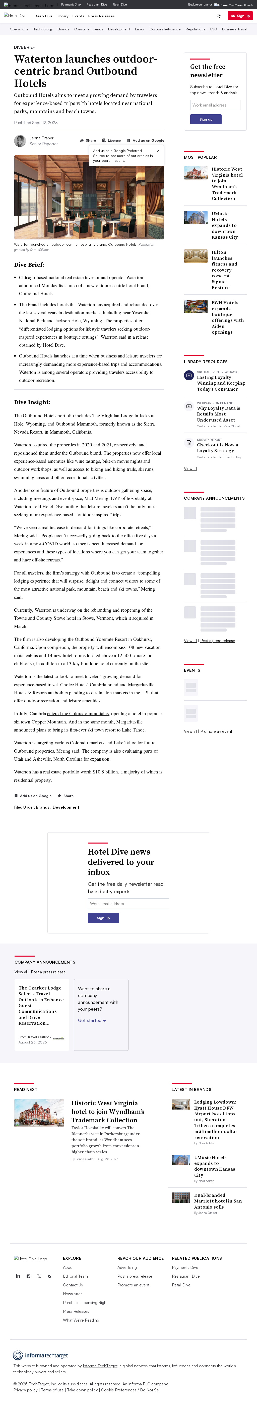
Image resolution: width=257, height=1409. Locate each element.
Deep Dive (44, 16)
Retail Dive (120, 4)
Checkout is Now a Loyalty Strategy (217, 448)
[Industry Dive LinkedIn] (18, 1276)
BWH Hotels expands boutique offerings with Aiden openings (228, 317)
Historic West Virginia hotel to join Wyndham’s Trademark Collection (227, 183)
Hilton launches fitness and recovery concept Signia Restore (224, 269)
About (68, 1267)
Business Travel (234, 29)
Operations (19, 29)
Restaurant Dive (97, 4)
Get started (92, 1020)
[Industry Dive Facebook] (28, 1276)
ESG (213, 29)
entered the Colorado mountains (78, 713)
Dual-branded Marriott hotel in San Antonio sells (218, 1201)
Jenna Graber (41, 137)
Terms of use (52, 1389)
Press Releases (101, 16)
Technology (43, 29)
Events (78, 16)
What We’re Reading (81, 1320)
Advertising (127, 1267)
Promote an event (216, 731)
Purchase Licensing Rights (86, 1302)
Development (119, 29)
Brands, (44, 807)
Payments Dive (71, 4)
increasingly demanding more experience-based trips (69, 364)
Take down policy (82, 1389)
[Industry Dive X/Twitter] (39, 1276)
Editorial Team (75, 1276)
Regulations (195, 29)
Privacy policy (25, 1389)
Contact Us (73, 1284)
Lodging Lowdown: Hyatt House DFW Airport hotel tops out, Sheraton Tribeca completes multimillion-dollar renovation (216, 1119)
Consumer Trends (88, 29)
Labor (140, 29)
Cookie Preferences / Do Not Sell (130, 1389)
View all (190, 468)
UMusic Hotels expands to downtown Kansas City (225, 225)
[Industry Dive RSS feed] (49, 1276)
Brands (63, 29)
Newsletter (72, 1293)
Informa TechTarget (100, 1365)
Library (63, 16)
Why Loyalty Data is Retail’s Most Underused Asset (218, 414)
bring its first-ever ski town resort (84, 729)
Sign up (243, 16)
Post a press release (217, 640)
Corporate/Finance (165, 29)
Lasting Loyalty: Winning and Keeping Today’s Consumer (221, 383)
